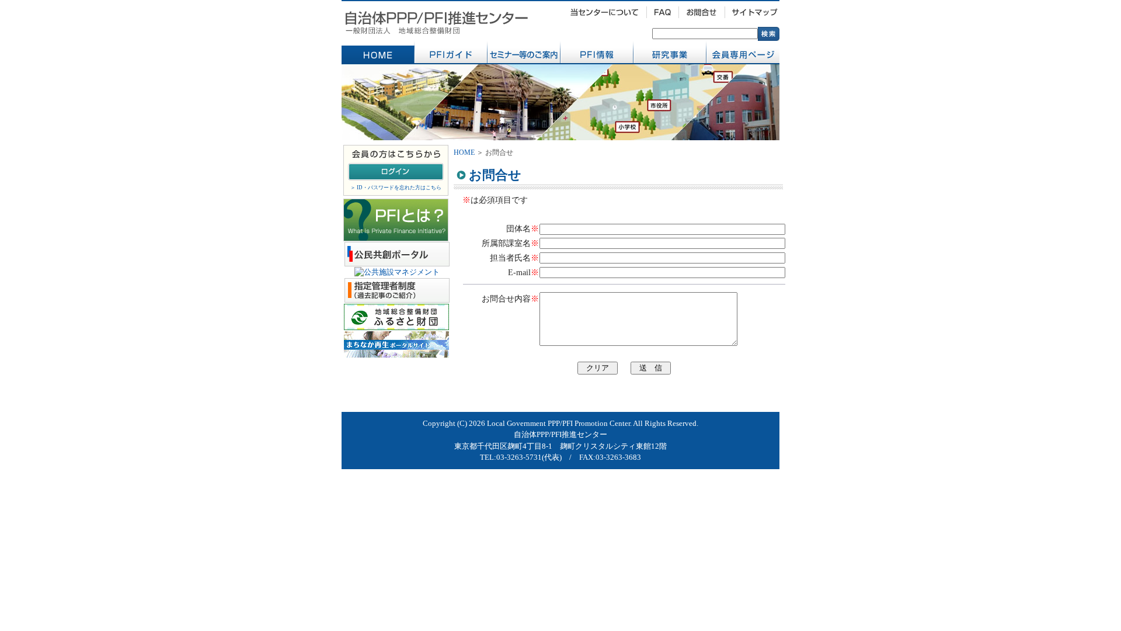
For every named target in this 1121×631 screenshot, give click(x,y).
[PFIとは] (396, 235)
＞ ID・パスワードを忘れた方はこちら (395, 187)
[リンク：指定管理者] (397, 297)
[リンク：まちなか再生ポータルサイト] (396, 352)
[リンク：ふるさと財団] (396, 325)
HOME (464, 152)
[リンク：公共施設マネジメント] (397, 272)
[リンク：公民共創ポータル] (397, 261)
